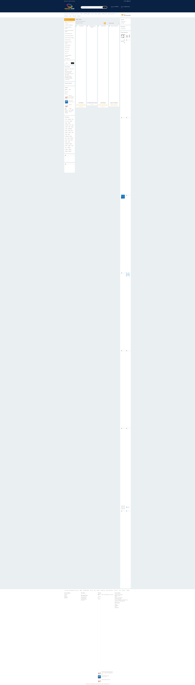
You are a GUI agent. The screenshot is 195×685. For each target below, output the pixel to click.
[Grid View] (105, 23)
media (69, 130)
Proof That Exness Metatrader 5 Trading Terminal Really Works (68, 77)
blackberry (69, 119)
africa (66, 119)
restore (71, 136)
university (69, 147)
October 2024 (123, 21)
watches (70, 149)
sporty (66, 145)
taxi (66, 147)
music (72, 130)
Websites (70, 151)
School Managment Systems (68, 56)
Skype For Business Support (68, 42)
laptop (66, 128)
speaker (71, 143)
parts (72, 132)
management (70, 128)
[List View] (107, 23)
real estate (67, 136)
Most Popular (67, 49)
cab (72, 119)
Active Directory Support (69, 35)
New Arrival (67, 51)
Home (77, 21)
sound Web (67, 143)
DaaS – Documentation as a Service (69, 22)
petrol (66, 134)
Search (104, 7)
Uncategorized (67, 58)
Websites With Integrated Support (69, 31)
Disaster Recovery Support (69, 37)
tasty (72, 145)
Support (69, 145)
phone (69, 134)
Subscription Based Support (68, 28)
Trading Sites (67, 79)
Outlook (70, 132)
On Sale (66, 53)
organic (66, 132)
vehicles (66, 149)
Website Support (67, 39)
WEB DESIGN (67, 47)
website (66, 151)
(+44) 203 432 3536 (127, 15)
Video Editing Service (68, 33)
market (66, 130)
